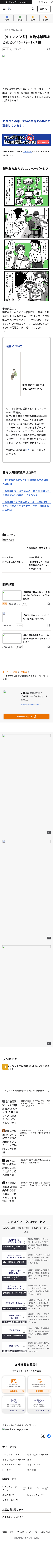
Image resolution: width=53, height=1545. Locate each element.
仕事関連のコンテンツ (37, 1454)
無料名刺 (6, 1495)
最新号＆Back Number (30, 704)
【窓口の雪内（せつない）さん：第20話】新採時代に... (36, 617)
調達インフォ (33, 1495)
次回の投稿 (34, 557)
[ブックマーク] (43, 49)
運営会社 (5, 1532)
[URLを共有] (49, 49)
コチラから (27, 151)
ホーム (5, 672)
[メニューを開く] (4, 8)
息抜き (24, 672)
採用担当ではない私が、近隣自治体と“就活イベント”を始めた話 (36, 595)
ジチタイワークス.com (18, 2)
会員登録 (31, 1469)
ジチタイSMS (8, 1500)
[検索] (33, 9)
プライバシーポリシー (25, 1532)
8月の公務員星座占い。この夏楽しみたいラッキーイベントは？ (36, 638)
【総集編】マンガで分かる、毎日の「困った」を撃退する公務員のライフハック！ (26, 493)
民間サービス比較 (35, 1488)
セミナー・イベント (11, 1464)
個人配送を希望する (25, 716)
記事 (15, 672)
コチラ (28, 450)
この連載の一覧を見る (37, 548)
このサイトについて (11, 1454)
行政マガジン (33, 1464)
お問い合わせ (45, 1532)
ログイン (44, 8)
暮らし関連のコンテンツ (13, 1459)
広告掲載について (10, 1517)
